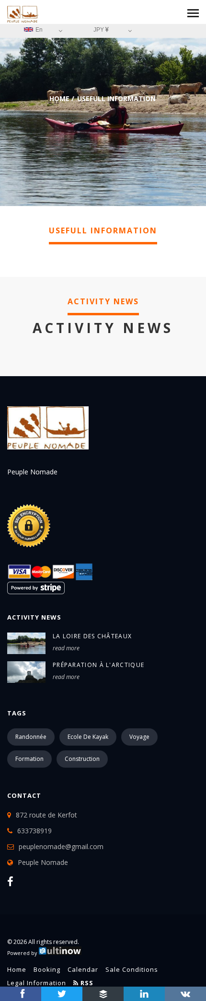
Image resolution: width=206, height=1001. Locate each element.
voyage (139, 737)
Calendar (83, 969)
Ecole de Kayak (88, 737)
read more (66, 648)
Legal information (36, 982)
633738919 (34, 830)
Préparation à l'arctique (98, 664)
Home (59, 98)
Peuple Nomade (43, 862)
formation (29, 759)
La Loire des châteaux (92, 636)
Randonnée (30, 737)
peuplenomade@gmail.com (61, 846)
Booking (47, 969)
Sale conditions (131, 969)
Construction (82, 759)
